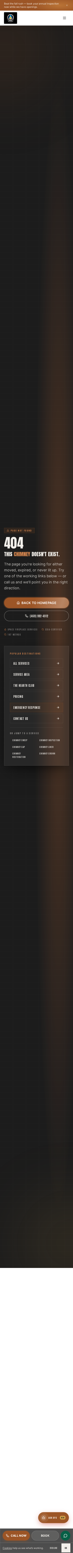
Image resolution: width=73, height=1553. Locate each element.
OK (66, 1547)
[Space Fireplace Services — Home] (10, 18)
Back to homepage (38, 603)
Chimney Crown (47, 753)
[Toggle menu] (64, 17)
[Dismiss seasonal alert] (67, 5)
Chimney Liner (46, 746)
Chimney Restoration (19, 755)
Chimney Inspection (49, 740)
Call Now (19, 1535)
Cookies (7, 1548)
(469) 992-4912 (39, 616)
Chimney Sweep (19, 740)
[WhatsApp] (65, 1536)
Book (45, 1535)
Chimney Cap (18, 746)
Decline (53, 1547)
